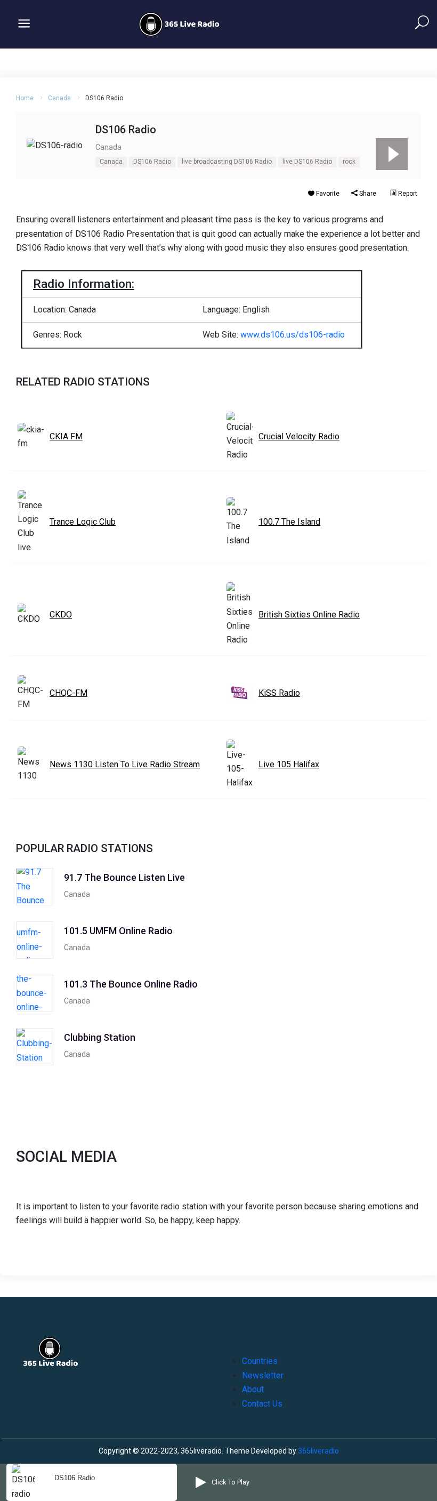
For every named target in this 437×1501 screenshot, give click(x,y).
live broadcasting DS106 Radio (227, 161)
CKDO (61, 614)
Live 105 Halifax (288, 764)
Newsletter (263, 1375)
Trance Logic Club (83, 522)
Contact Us (262, 1404)
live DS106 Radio (307, 161)
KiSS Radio (279, 693)
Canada (59, 98)
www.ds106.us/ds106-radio (292, 335)
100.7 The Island (289, 522)
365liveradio (318, 1451)
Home (25, 98)
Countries (260, 1361)
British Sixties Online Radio (309, 614)
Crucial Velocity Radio (298, 436)
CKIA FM (66, 436)
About (253, 1389)
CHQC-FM (68, 693)
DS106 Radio (152, 161)
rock (349, 161)
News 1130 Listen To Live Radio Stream (125, 764)
